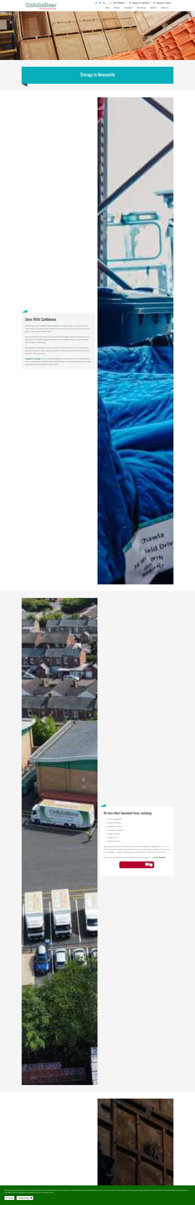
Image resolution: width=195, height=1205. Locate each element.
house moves (53, 326)
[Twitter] (100, 3)
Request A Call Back (140, 3)
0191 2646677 (119, 3)
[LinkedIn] (104, 3)
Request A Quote (164, 3)
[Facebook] (96, 3)
